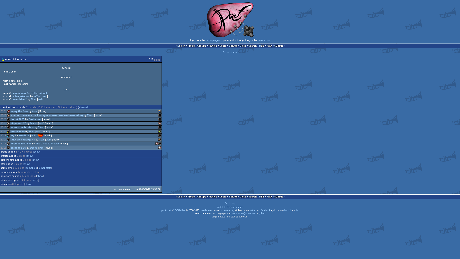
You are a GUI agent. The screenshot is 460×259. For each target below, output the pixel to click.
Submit (278, 45)
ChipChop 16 (18, 147)
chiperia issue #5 (21, 143)
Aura (34, 111)
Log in (181, 45)
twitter (252, 210)
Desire (32, 119)
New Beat (24, 135)
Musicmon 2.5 (21, 93)
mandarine (264, 40)
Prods (191, 45)
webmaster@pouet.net (243, 213)
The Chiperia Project (47, 143)
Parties (213, 45)
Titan (33, 99)
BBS (261, 45)
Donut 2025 (17, 119)
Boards (233, 45)
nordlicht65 (18, 131)
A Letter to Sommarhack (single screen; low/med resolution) (47, 115)
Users (222, 45)
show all (83, 107)
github (262, 213)
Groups (201, 45)
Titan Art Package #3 (23, 139)
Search (252, 45)
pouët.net (166, 210)
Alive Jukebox (21, 96)
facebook (265, 210)
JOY (12, 135)
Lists (243, 45)
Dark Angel (40, 93)
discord (287, 210)
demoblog (31, 167)
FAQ (269, 45)
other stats (45, 167)
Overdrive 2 (20, 99)
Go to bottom (230, 52)
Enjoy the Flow (19, 111)
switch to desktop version (230, 207)
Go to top (230, 203)
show (37, 151)
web (44, 96)
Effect (90, 115)
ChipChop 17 (18, 123)
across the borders (22, 127)
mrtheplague (213, 40)
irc (297, 210)
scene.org (229, 210)
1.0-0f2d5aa (179, 210)
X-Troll (37, 96)
